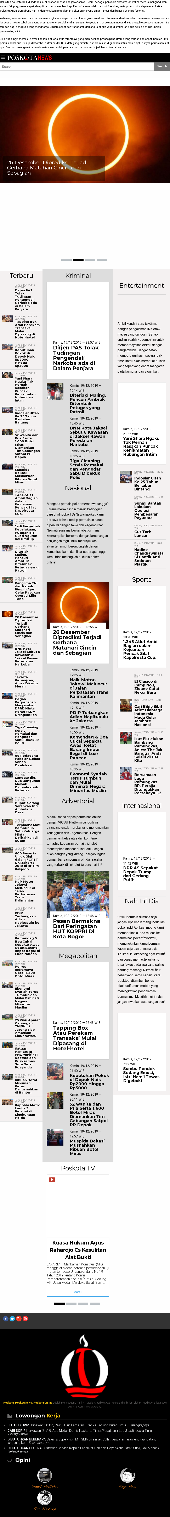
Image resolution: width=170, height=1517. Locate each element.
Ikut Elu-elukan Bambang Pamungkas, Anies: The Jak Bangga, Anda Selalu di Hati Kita (148, 750)
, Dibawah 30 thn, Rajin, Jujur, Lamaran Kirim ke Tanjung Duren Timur (80, 1425)
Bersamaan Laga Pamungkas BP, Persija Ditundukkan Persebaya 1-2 (147, 783)
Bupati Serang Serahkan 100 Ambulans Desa (27, 807)
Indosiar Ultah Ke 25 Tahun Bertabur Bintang (27, 418)
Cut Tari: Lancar (142, 534)
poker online (79, 10)
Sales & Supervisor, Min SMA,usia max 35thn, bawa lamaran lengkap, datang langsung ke (82, 1441)
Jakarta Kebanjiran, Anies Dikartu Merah (26, 682)
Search (162, 66)
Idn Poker (133, 2)
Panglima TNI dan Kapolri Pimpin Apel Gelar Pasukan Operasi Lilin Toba (27, 591)
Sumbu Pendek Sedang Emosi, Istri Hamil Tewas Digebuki (141, 1074)
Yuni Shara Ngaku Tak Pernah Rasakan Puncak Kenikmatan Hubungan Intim (25, 389)
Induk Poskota (45, 1486)
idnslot (92, 843)
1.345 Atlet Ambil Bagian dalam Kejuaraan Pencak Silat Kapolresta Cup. (26, 504)
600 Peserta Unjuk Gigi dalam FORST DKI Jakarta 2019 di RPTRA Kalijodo (27, 861)
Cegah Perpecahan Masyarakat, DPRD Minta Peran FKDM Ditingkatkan (26, 707)
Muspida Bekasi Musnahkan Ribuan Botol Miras (26, 476)
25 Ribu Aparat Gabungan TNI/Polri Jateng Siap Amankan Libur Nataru (27, 1028)
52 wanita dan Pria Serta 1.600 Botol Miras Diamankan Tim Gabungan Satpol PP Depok (27, 446)
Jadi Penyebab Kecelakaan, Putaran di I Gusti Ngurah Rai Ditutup (27, 532)
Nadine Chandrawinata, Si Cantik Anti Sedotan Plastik (149, 556)
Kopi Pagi (127, 1486)
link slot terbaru (80, 865)
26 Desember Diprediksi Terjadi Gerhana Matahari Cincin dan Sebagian (47, 167)
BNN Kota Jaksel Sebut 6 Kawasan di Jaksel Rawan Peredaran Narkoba (27, 656)
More (77, 1292)
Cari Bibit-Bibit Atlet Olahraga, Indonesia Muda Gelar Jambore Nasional (149, 715)
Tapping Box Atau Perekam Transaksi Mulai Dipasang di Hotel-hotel (27, 329)
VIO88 (59, 43)
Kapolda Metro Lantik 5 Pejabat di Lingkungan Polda (27, 1111)
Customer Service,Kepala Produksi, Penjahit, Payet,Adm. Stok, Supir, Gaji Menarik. (84, 1449)
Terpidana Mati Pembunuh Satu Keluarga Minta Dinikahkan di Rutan (27, 833)
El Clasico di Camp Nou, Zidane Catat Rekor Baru (146, 687)
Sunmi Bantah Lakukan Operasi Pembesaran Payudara (147, 510)
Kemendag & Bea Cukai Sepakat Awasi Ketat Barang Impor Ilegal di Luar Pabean (27, 946)
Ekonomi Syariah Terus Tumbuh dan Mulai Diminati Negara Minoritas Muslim (27, 998)
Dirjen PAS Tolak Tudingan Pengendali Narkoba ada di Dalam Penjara (26, 299)
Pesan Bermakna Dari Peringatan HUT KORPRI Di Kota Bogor (76, 929)
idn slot (47, 38)
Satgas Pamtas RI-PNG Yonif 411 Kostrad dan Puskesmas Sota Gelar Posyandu (26, 1057)
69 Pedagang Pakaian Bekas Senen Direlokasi (27, 760)
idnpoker (63, 514)
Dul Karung (45, 1509)
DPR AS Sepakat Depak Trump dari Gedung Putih (140, 873)
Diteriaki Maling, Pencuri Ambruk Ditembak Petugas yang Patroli (27, 561)
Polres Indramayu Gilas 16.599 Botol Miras (25, 971)
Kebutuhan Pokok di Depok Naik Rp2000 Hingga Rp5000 (25, 358)
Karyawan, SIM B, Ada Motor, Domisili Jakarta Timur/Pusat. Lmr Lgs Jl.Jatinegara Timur (80, 1432)
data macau (35, 18)
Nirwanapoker (53, 2)
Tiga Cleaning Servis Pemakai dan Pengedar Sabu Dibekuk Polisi (27, 735)
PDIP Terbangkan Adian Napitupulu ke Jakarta (89, 716)
